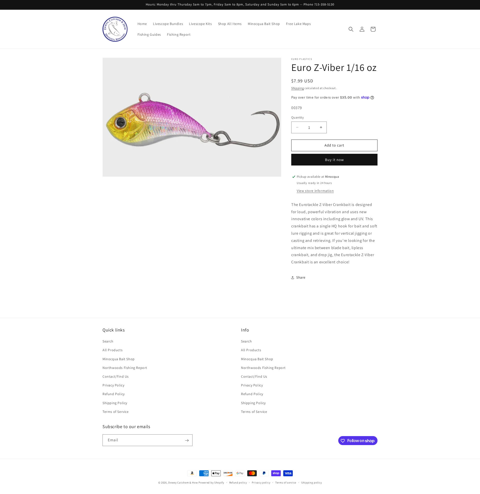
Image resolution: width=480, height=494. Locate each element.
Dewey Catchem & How (183, 482)
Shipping (297, 88)
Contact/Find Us (115, 376)
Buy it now (334, 159)
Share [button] (301, 277)
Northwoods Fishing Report (124, 367)
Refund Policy (113, 394)
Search (108, 341)
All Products (112, 350)
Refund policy (238, 482)
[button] (351, 29)
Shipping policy (311, 482)
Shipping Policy (114, 403)
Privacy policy (261, 482)
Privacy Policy (113, 385)
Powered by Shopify (211, 482)
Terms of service (285, 482)
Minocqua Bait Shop (118, 359)
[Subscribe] (186, 440)
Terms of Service (115, 411)
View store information (315, 190)
